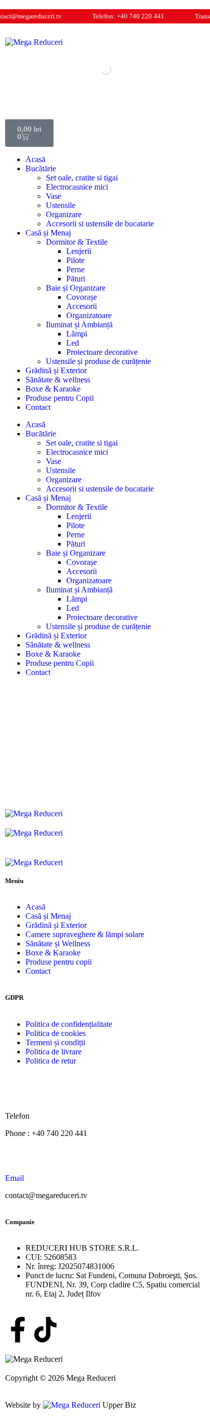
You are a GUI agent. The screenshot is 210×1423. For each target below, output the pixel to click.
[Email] (18, 1159)
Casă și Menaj (48, 232)
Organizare (64, 214)
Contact (37, 407)
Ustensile (60, 205)
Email (14, 1178)
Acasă (35, 159)
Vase (53, 196)
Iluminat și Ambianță (79, 324)
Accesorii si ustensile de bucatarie (100, 223)
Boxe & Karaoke (53, 388)
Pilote (75, 260)
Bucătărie (40, 168)
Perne (75, 269)
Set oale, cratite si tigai (82, 177)
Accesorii (81, 306)
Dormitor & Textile (77, 242)
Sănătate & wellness (57, 379)
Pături (75, 278)
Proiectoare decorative (102, 352)
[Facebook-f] (18, 1329)
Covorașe (81, 297)
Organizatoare (89, 315)
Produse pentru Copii (59, 398)
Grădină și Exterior (56, 370)
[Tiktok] (45, 1329)
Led (72, 343)
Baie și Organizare (76, 287)
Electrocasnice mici (77, 187)
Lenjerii (78, 251)
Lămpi (76, 333)
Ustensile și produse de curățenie (98, 361)
